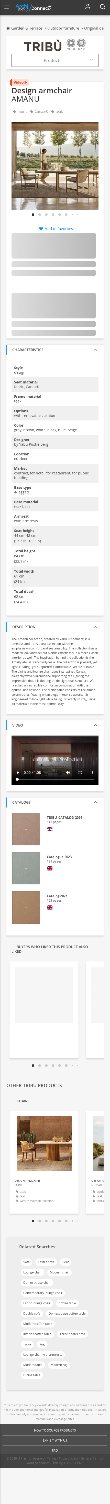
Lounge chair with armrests (42, 1354)
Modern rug (59, 1365)
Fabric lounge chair (36, 1303)
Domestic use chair (37, 1282)
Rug (42, 1344)
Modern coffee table (37, 1324)
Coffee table (67, 1303)
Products (52, 60)
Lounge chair (32, 1272)
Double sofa (31, 1313)
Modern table (32, 1365)
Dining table (31, 1375)
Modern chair (59, 1272)
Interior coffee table (37, 1334)
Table (27, 1344)
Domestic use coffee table (67, 1313)
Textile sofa (46, 1262)
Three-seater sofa (72, 1334)
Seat (65, 1262)
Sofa (26, 1262)
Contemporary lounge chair (42, 1293)
